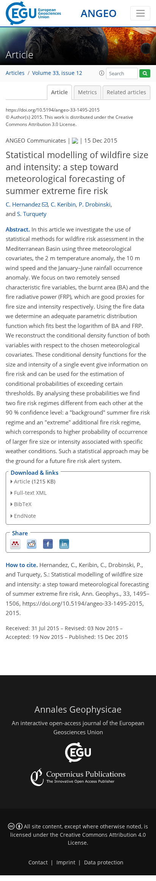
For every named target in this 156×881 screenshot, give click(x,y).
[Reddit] (32, 543)
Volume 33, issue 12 (57, 73)
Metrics (87, 92)
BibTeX (22, 504)
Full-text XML (30, 492)
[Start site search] (144, 73)
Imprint (65, 862)
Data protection (103, 862)
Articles (15, 73)
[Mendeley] (15, 543)
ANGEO (99, 13)
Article (59, 92)
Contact (38, 862)
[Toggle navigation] (140, 13)
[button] (102, 73)
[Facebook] (48, 543)
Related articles (126, 92)
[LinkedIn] (64, 543)
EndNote (25, 515)
